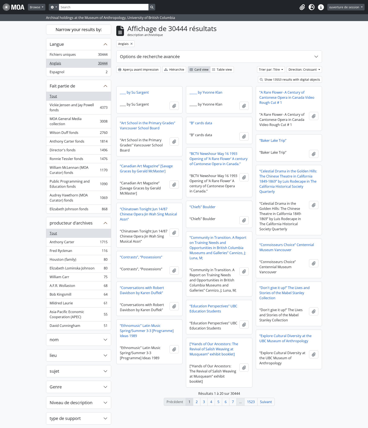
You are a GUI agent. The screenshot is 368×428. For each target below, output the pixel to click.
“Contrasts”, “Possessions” (141, 257)
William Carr (78, 278)
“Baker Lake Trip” (272, 140)
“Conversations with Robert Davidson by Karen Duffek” (142, 290)
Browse (35, 7)
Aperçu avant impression (140, 69)
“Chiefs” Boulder (203, 207)
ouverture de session (344, 7)
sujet (54, 371)
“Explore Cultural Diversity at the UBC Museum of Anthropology (285, 338)
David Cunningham (78, 326)
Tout (53, 96)
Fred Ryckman (78, 251)
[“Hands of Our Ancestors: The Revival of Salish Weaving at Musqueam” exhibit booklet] (214, 349)
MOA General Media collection (78, 121)
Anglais (78, 64)
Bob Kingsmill (78, 295)
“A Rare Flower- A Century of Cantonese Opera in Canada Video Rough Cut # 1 (286, 97)
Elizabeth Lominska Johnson (78, 269)
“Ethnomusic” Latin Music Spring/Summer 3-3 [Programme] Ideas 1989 (147, 330)
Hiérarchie (176, 69)
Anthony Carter (78, 243)
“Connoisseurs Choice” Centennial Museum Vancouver (286, 247)
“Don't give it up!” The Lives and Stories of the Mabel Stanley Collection (284, 292)
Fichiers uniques (78, 55)
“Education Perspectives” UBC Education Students (213, 308)
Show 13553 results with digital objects (292, 79)
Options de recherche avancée (150, 56)
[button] (302, 7)
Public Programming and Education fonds (78, 184)
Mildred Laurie (78, 304)
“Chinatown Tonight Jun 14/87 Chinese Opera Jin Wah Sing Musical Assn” (148, 214)
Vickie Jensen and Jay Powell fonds (78, 107)
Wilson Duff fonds (78, 133)
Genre (56, 387)
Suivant (266, 401)
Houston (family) (78, 260)
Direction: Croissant (303, 69)
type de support (65, 418)
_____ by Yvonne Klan (206, 92)
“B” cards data (201, 123)
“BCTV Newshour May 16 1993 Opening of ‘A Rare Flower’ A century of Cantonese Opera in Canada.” (218, 158)
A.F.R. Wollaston (78, 286)
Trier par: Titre (270, 69)
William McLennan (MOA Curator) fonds (78, 170)
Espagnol (78, 73)
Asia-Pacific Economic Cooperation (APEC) (78, 314)
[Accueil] (15, 7)
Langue (57, 44)
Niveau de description (71, 402)
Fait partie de (62, 86)
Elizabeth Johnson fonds (78, 210)
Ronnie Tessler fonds (78, 159)
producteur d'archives (71, 223)
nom (54, 339)
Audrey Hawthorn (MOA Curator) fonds (78, 198)
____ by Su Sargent (134, 92)
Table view (224, 69)
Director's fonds (78, 151)
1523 (251, 401)
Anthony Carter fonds (78, 142)
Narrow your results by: (79, 29)
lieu (53, 355)
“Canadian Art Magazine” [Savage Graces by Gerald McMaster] (146, 168)
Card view (201, 69)
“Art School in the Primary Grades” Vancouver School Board (147, 125)
